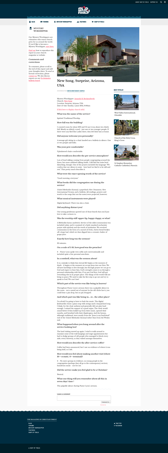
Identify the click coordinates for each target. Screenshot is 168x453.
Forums (46, 22)
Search (161, 2)
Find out (32, 50)
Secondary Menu (165, 2)
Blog (33, 22)
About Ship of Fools (142, 2)
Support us (154, 2)
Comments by (103, 404)
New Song (68, 101)
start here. (50, 46)
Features (83, 22)
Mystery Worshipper (64, 22)
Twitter (118, 423)
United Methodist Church (75, 91)
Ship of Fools (84, 10)
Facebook (118, 426)
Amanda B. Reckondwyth (84, 99)
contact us (33, 76)
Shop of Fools (99, 22)
